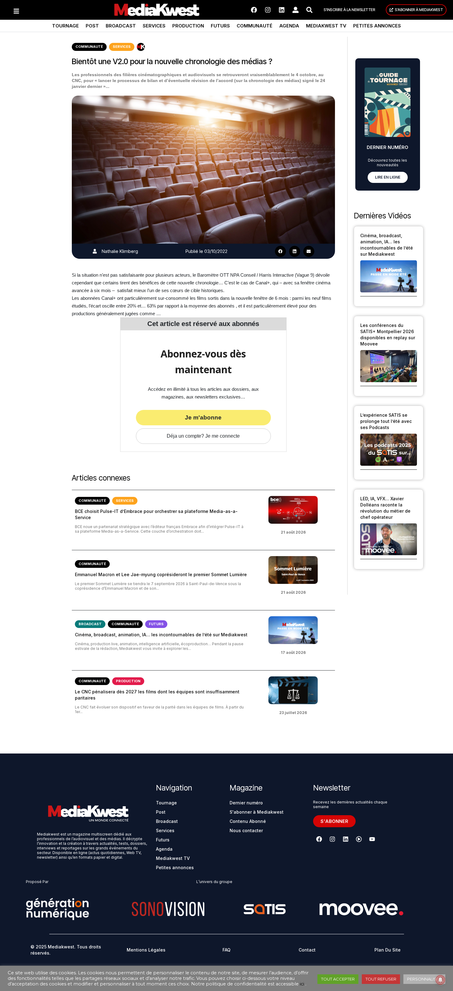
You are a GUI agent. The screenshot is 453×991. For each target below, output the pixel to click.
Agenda (289, 26)
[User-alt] (295, 10)
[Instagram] (268, 10)
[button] (280, 251)
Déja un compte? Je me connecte (203, 436)
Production (188, 26)
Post (92, 26)
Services (154, 26)
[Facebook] (254, 10)
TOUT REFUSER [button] (380, 979)
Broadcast (121, 26)
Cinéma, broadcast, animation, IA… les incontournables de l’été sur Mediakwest (161, 634)
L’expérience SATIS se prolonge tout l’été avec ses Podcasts (386, 421)
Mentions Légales (146, 949)
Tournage (65, 26)
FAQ (226, 949)
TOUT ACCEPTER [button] (338, 979)
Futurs (220, 26)
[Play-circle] (359, 839)
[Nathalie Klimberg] (94, 251)
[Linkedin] (281, 10)
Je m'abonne (203, 417)
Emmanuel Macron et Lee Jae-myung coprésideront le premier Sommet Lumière (161, 574)
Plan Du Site (387, 949)
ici (302, 984)
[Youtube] (372, 839)
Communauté (254, 26)
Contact (307, 949)
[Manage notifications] (440, 980)
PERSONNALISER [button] (424, 979)
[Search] (309, 10)
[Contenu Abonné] (141, 47)
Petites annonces (377, 26)
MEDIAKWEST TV (326, 26)
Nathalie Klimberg (120, 251)
